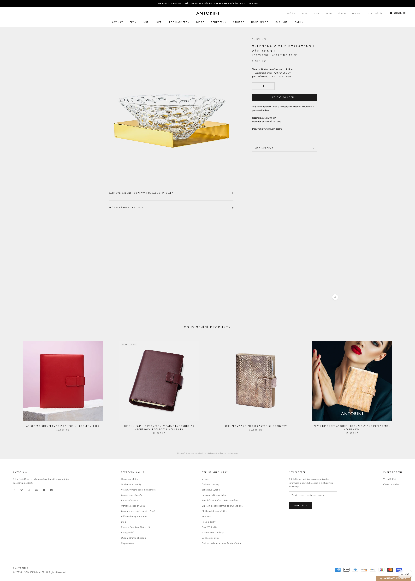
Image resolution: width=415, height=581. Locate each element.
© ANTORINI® (20, 568)
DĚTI (159, 22)
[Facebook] (14, 490)
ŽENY (133, 22)
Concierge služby (210, 537)
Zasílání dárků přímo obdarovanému (220, 500)
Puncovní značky (129, 500)
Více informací (264, 148)
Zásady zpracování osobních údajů (138, 511)
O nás (317, 13)
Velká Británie (390, 479)
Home (305, 13)
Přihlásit (300, 505)
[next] (405, 384)
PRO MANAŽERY (179, 22)
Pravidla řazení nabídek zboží (135, 527)
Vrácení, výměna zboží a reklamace (138, 489)
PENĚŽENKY (218, 22)
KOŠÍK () (400, 13)
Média (329, 13)
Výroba (342, 13)
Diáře (200, 22)
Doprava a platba (129, 479)
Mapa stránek (128, 543)
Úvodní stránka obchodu (133, 537)
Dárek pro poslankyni (195, 453)
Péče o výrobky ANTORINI (126, 207)
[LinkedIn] (51, 490)
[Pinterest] (36, 490)
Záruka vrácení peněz (131, 495)
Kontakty (357, 13)
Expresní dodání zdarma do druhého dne (222, 505)
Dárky (299, 22)
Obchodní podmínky (131, 484)
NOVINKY (117, 22)
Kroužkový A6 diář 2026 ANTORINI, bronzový (256, 426)
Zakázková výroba (211, 489)
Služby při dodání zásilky (214, 511)
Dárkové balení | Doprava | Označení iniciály (141, 193)
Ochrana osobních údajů (133, 505)
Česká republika (391, 484)
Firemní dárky (208, 521)
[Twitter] (21, 490)
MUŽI (146, 22)
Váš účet (292, 13)
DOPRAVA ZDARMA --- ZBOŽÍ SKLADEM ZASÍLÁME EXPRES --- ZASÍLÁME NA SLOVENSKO (207, 3)
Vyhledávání (376, 13)
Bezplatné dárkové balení (214, 495)
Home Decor (260, 22)
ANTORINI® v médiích (213, 532)
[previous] (10, 384)
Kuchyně (281, 22)
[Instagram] (29, 490)
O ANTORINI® (209, 527)
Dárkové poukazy (210, 484)
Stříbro (238, 22)
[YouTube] (44, 490)
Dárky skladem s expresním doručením (221, 543)
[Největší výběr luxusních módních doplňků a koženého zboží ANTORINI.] (207, 13)
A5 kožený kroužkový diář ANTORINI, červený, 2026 (62, 426)
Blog (123, 521)
